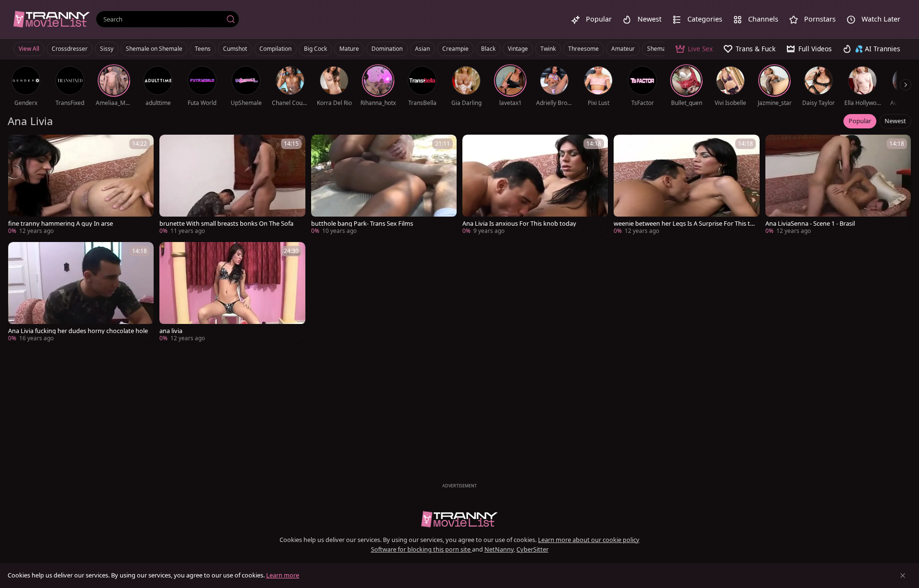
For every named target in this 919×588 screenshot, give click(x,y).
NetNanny (499, 549)
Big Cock (315, 49)
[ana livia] (232, 293)
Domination (387, 49)
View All (29, 49)
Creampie (455, 49)
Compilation (275, 49)
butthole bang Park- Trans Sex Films (362, 223)
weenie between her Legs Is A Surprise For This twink (684, 223)
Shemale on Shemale (154, 49)
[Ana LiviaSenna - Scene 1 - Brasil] (838, 185)
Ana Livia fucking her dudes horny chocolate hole (78, 331)
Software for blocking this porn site (421, 549)
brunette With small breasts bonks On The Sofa (226, 223)
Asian (422, 49)
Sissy (106, 49)
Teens (203, 49)
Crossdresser (70, 49)
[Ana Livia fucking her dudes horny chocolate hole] (81, 293)
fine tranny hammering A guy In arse (60, 223)
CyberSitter (532, 549)
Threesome (583, 49)
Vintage (518, 49)
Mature (349, 49)
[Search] (231, 19)
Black (488, 49)
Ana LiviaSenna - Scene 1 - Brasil (810, 223)
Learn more (282, 575)
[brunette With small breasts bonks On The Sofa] (232, 185)
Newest (895, 120)
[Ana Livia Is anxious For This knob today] (535, 185)
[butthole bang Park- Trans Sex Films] (384, 185)
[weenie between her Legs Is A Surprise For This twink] (686, 185)
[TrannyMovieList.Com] (51, 19)
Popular (860, 120)
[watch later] (19, 146)
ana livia (170, 331)
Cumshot (235, 49)
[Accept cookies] (902, 575)
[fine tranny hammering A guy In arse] (81, 185)
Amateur (623, 49)
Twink (548, 49)
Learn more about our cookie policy (588, 539)
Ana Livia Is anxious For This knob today (519, 223)
